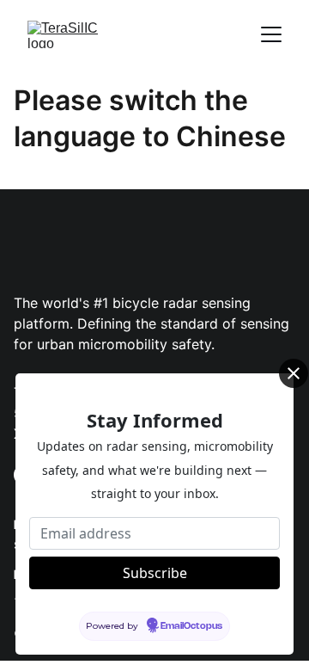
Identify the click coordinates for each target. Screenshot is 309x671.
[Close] (293, 373)
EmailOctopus (191, 626)
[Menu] (271, 34)
